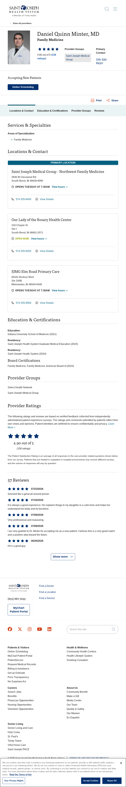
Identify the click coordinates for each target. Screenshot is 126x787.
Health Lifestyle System (79, 655)
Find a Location (47, 592)
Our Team (72, 704)
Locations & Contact (21, 110)
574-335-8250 (23, 251)
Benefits (12, 696)
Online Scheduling (23, 87)
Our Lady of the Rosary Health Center (42, 219)
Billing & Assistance (18, 668)
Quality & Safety (75, 709)
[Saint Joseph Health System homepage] (24, 16)
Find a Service (47, 598)
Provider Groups (81, 110)
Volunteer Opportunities (20, 709)
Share (114, 100)
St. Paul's (13, 736)
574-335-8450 (101, 60)
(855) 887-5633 (17, 598)
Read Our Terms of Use (21, 774)
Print (99, 100)
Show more (61, 556)
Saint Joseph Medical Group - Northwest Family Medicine (58, 171)
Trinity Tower (15, 740)
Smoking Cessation (77, 660)
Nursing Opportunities (20, 704)
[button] (115, 8)
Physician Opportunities (21, 700)
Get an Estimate (16, 673)
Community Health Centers (81, 651)
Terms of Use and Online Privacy (89, 758)
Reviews (99, 110)
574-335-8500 (23, 303)
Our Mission (73, 713)
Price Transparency (18, 677)
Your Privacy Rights (13, 781)
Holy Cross (14, 732)
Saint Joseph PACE (18, 749)
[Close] (121, 763)
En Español (73, 717)
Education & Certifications (52, 110)
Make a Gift (73, 696)
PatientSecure (15, 660)
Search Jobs (14, 692)
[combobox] (92, 629)
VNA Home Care (17, 745)
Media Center (74, 700)
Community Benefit (77, 692)
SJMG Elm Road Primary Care (35, 271)
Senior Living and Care (20, 728)
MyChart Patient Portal (19, 609)
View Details (46, 199)
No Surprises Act (17, 681)
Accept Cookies (90, 781)
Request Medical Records (22, 664)
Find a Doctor (46, 586)
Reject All (111, 781)
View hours (58, 187)
